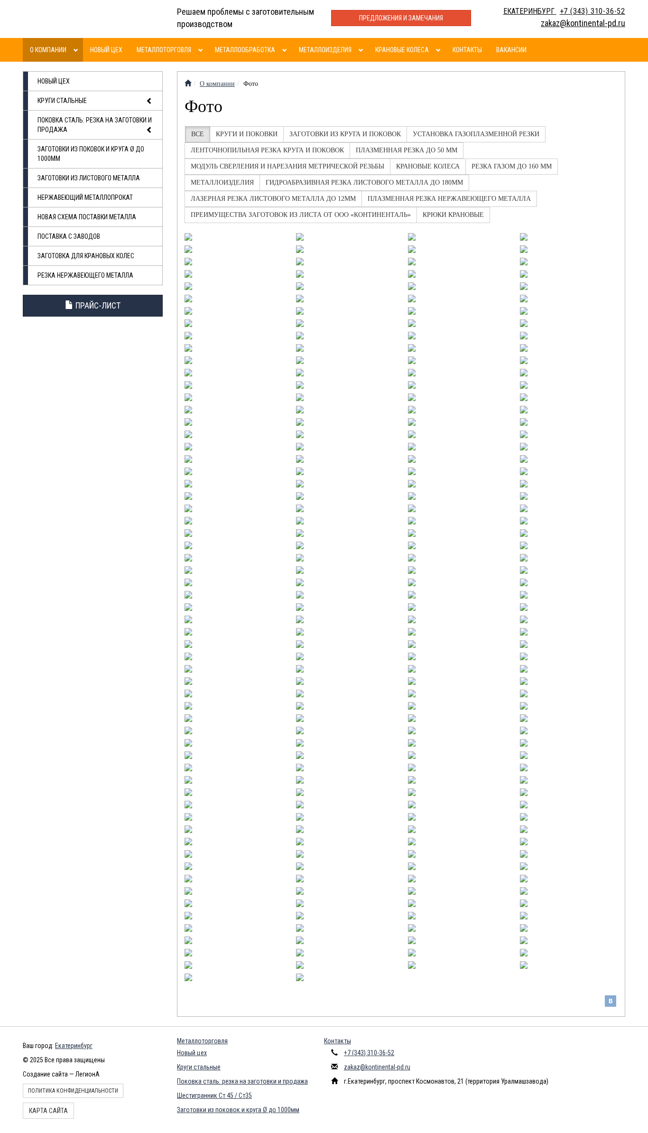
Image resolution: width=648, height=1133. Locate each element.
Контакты (467, 50)
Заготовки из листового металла (88, 178)
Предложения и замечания (401, 18)
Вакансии (511, 50)
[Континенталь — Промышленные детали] (188, 83)
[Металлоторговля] (202, 50)
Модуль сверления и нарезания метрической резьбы (287, 166)
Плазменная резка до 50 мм (406, 150)
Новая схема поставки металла (86, 217)
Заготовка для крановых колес (85, 256)
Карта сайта (48, 1110)
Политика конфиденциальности (73, 1090)
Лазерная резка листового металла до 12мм (273, 198)
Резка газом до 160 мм (512, 166)
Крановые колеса (402, 50)
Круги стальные (62, 100)
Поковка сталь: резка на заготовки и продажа (94, 124)
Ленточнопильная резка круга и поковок (267, 150)
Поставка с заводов (68, 236)
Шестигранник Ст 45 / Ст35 (214, 1095)
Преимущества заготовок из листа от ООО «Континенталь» (301, 214)
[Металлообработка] (286, 50)
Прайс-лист (97, 305)
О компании (48, 50)
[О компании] (77, 50)
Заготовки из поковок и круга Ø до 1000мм (90, 153)
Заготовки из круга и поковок (345, 134)
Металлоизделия (325, 50)
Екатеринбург (74, 1045)
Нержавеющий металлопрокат (85, 197)
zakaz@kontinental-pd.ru (377, 1067)
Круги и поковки (247, 134)
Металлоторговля (164, 50)
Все (197, 134)
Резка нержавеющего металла (85, 275)
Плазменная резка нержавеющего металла (449, 198)
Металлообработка (245, 50)
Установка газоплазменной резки (476, 134)
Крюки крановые (453, 214)
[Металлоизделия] (362, 50)
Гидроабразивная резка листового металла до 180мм (364, 182)
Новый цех (106, 50)
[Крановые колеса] (439, 50)
